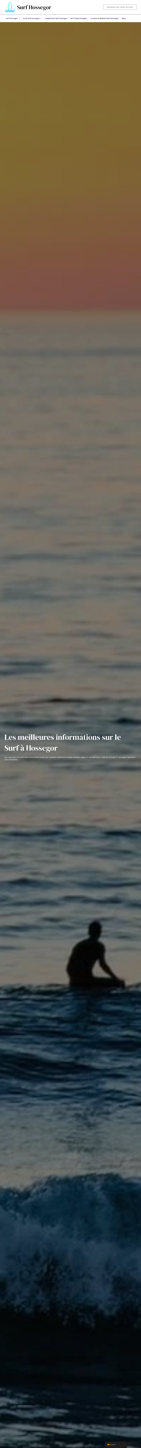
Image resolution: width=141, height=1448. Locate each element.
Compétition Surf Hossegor (56, 18)
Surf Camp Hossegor (78, 18)
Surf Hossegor (34, 7)
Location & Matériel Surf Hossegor (104, 18)
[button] (120, 7)
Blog (124, 18)
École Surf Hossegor (31, 18)
